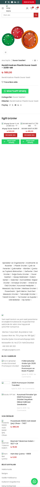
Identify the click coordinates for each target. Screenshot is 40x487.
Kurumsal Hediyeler (25, 285)
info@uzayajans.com (11, 350)
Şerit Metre (21, 291)
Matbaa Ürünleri (29, 288)
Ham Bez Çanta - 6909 (21, 454)
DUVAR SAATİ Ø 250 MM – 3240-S (29, 129)
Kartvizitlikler (25, 280)
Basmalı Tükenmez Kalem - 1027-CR (23, 442)
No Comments (28, 388)
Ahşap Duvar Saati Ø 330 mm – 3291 (10, 129)
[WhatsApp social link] (18, 2)
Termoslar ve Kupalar (27, 297)
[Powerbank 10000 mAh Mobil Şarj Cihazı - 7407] (5, 428)
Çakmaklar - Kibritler (21, 268)
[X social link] (8, 2)
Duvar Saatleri (19, 60)
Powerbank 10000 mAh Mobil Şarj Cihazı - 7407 (23, 422)
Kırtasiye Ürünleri (19, 283)
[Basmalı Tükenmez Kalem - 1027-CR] (5, 444)
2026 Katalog (29, 2)
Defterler (29, 271)
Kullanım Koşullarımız (11, 482)
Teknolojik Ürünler (28, 294)
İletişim (5, 473)
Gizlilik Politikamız (9, 477)
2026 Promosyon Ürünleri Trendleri (23, 383)
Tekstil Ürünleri (9, 297)
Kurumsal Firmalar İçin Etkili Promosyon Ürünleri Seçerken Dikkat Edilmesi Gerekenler (27, 399)
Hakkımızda (7, 469)
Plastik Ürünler (21, 265)
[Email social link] (12, 2)
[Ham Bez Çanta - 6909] (5, 456)
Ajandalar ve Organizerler (13, 263)
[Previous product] (33, 60)
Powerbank (10, 291)
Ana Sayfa (6, 60)
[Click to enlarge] (5, 52)
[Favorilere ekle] (16, 125)
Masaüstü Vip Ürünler (11, 288)
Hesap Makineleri (20, 277)
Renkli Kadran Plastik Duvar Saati (24, 101)
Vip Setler (26, 300)
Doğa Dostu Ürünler (20, 274)
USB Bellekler (14, 300)
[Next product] (37, 60)
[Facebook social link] (5, 2)
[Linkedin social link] (15, 2)
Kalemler (15, 280)
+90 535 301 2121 (9, 346)
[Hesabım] (27, 8)
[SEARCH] (36, 15)
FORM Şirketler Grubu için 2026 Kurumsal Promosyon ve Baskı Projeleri (29, 366)
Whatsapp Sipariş (16, 91)
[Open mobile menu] (3, 8)
